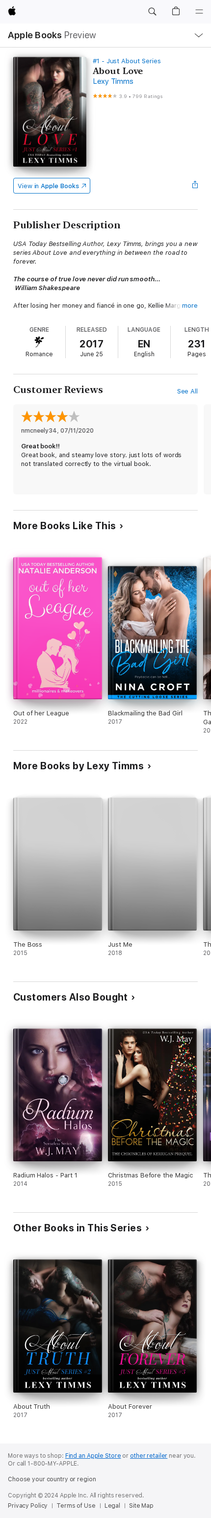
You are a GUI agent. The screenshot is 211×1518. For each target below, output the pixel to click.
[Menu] (199, 12)
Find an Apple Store (93, 1455)
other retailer (148, 1455)
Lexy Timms (113, 81)
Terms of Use (76, 1505)
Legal (112, 1505)
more (190, 305)
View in (48, 186)
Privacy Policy (28, 1505)
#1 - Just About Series (127, 61)
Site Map (141, 1505)
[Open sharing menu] (195, 185)
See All (187, 391)
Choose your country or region (52, 1479)
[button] (152, 12)
